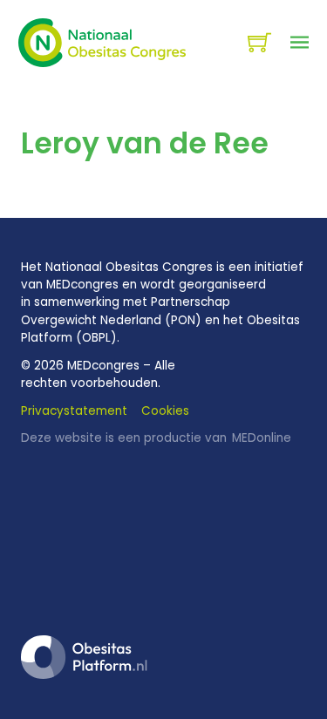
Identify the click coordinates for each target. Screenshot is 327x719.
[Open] (299, 43)
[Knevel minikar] (259, 42)
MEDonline (261, 438)
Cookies (165, 411)
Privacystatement (74, 411)
